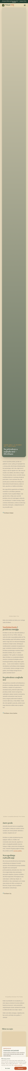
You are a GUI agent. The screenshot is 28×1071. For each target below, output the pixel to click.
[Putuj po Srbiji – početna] (8, 5)
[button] (25, 5)
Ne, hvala (7, 1068)
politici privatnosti (18, 1065)
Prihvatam (20, 1068)
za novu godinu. (17, 851)
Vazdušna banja (10, 627)
